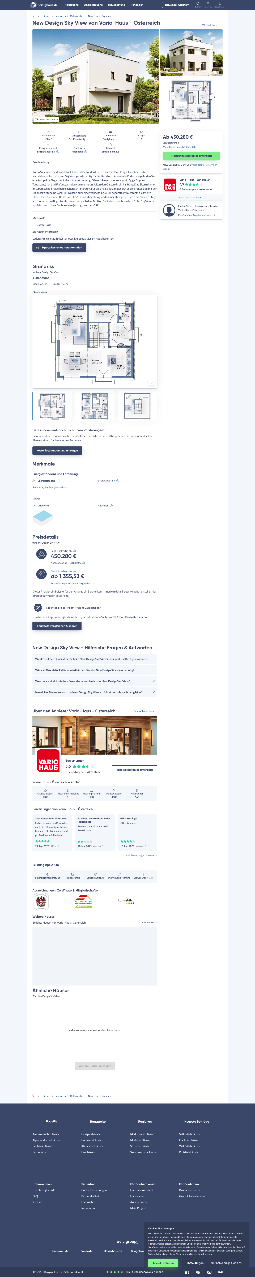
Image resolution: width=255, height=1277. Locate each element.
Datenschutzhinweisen (201, 1254)
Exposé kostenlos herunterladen (61, 247)
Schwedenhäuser (140, 1146)
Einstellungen (194, 1263)
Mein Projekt (138, 1208)
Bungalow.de (139, 1251)
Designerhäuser (90, 1134)
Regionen (145, 1121)
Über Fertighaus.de (43, 1190)
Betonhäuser (40, 1152)
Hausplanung (116, 4)
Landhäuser (88, 1152)
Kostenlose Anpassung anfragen (57, 450)
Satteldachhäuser (189, 1134)
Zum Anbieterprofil (144, 710)
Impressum (88, 1208)
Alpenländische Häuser (46, 1140)
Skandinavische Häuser (144, 1152)
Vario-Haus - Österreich (69, 16)
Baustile (51, 1121)
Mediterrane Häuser (142, 1134)
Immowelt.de (60, 1251)
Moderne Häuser (140, 1140)
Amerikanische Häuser (45, 1134)
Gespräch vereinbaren (192, 1196)
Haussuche (72, 4)
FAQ (35, 1196)
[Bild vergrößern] (152, 383)
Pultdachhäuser (188, 1152)
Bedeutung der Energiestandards (49, 487)
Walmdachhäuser (189, 1146)
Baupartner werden (190, 1190)
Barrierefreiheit (90, 1196)
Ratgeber (137, 4)
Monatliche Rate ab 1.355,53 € (179, 146)
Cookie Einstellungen (94, 1190)
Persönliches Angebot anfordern (195, 215)
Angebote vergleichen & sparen (57, 626)
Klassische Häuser (92, 1146)
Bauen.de (86, 1251)
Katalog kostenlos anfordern (134, 769)
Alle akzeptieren (163, 1263)
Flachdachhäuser (189, 1140)
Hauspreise (98, 1121)
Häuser (45, 16)
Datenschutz (89, 1202)
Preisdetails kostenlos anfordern (191, 155)
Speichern (211, 25)
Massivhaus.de (113, 1251)
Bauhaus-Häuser (42, 1146)
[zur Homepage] (35, 15)
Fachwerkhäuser (91, 1140)
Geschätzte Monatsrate (63, 571)
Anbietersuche (93, 4)
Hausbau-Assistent (177, 4)
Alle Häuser (148, 922)
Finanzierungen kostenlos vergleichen (71, 583)
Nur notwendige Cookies (226, 1263)
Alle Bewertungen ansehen (140, 855)
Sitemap (37, 1202)
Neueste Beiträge (196, 1121)
